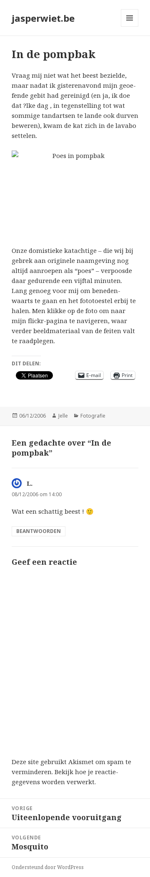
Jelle (63, 415)
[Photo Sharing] (75, 192)
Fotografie (92, 415)
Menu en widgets (129, 26)
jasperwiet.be (43, 18)
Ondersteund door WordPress (48, 867)
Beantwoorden (38, 531)
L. (29, 483)
